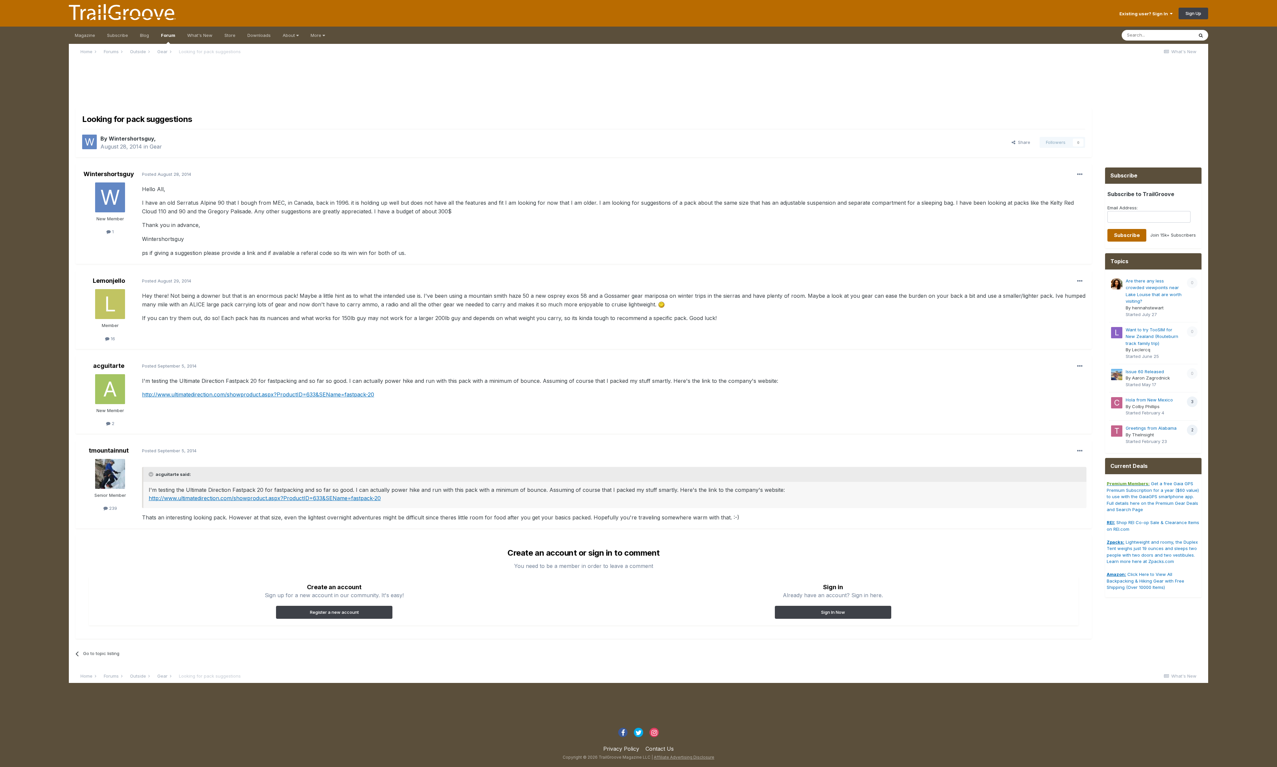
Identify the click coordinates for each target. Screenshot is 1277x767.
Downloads (259, 35)
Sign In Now (833, 612)
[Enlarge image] (661, 304)
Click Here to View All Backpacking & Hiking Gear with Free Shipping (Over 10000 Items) (1145, 581)
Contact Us (659, 748)
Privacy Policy (621, 748)
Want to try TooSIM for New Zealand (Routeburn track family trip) (1152, 336)
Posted (166, 174)
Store (229, 35)
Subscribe (117, 35)
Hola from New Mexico (1149, 399)
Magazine (85, 35)
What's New (200, 35)
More (317, 35)
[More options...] (1079, 174)
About (289, 35)
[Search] (1201, 35)
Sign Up (1193, 13)
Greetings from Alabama (1151, 428)
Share (1022, 142)
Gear (156, 146)
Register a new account (334, 612)
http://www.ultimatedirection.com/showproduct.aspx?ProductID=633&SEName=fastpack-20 (258, 394)
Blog (144, 35)
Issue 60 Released (1145, 371)
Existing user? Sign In (1144, 13)
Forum (168, 35)
